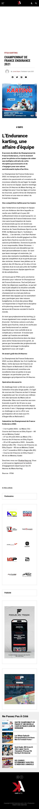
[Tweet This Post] (17, 77)
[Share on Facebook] (13, 77)
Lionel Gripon (16, 71)
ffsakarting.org (24, 460)
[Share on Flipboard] (21, 77)
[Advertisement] (19, 29)
